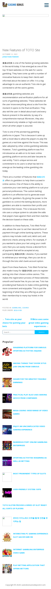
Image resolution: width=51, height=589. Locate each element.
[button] (47, 5)
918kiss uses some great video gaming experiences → (39, 323)
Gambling (16, 308)
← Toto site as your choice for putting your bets (14, 323)
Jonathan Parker (10, 57)
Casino (25, 308)
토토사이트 (18, 310)
